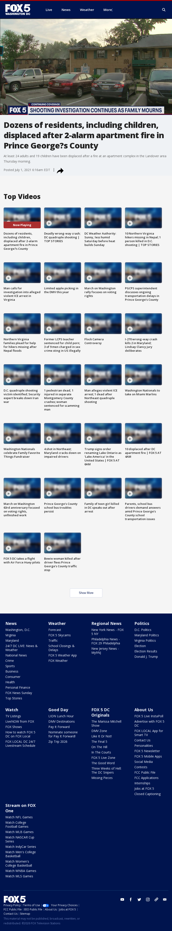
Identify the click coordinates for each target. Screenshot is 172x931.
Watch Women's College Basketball (18, 863)
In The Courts (101, 752)
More (107, 9)
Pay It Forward (59, 727)
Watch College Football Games (16, 824)
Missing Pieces (102, 778)
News (11, 623)
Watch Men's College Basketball (20, 854)
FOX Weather (58, 660)
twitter (139, 899)
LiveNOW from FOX (19, 721)
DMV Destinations (61, 721)
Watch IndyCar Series (20, 846)
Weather (57, 623)
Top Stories (13, 698)
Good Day (58, 709)
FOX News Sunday (18, 693)
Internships (142, 783)
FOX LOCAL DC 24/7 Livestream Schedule (20, 743)
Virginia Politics (145, 640)
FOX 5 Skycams (59, 635)
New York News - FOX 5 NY (107, 632)
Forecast (54, 630)
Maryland (12, 640)
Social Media (143, 762)
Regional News (106, 623)
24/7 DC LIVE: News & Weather (21, 648)
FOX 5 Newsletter (147, 751)
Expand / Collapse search (164, 9)
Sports (10, 666)
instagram (147, 899)
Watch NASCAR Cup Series (19, 839)
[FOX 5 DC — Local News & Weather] (20, 9)
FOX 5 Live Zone (103, 757)
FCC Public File (144, 772)
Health (10, 682)
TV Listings (13, 716)
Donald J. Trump (146, 656)
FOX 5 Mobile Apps (148, 756)
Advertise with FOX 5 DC (149, 723)
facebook (130, 899)
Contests (140, 767)
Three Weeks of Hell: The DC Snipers (106, 770)
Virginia (10, 635)
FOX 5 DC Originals (100, 712)
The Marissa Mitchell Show (106, 723)
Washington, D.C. (17, 630)
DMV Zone (99, 731)
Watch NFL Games (19, 817)
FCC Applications (146, 778)
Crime (9, 660)
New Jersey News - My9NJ (105, 650)
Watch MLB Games (19, 832)
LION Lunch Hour (61, 716)
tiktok (156, 899)
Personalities (143, 745)
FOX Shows (13, 727)
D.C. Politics (142, 630)
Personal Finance (17, 687)
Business (11, 671)
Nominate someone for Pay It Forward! (63, 734)
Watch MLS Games (19, 876)
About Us (143, 709)
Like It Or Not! (101, 736)
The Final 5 (99, 741)
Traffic (53, 640)
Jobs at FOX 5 (144, 788)
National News (16, 655)
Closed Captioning (147, 794)
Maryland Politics (146, 635)
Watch (11, 709)
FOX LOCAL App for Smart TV (148, 733)
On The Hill (99, 747)
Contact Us (142, 740)
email (164, 899)
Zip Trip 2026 (57, 741)
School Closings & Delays (61, 648)
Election (140, 646)
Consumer (12, 677)
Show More (86, 593)
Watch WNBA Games (20, 871)
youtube (122, 899)
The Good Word (103, 763)
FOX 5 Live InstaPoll (148, 716)
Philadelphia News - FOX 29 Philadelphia (105, 641)
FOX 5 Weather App (62, 655)
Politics (141, 623)
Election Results (145, 651)
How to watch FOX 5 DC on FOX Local (20, 734)
